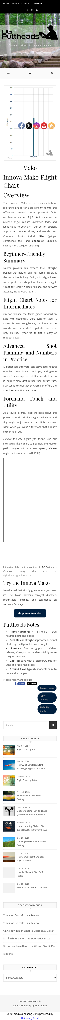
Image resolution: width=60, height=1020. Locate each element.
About (15, 3)
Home (6, 3)
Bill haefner (10, 938)
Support (39, 3)
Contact (27, 3)
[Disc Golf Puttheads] (30, 32)
